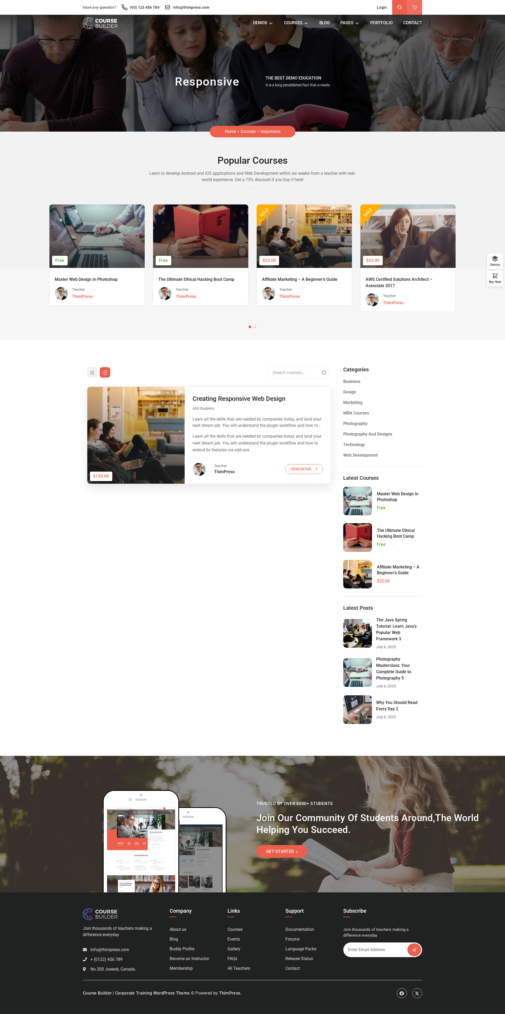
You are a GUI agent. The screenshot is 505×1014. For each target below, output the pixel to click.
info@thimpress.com (191, 7)
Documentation (299, 929)
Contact (412, 22)
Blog (324, 22)
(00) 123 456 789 (144, 7)
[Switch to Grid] (92, 372)
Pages (347, 22)
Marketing (352, 402)
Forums (292, 939)
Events (234, 939)
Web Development (360, 455)
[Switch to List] (105, 372)
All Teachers (239, 968)
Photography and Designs (367, 434)
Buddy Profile (182, 948)
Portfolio (381, 22)
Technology (354, 444)
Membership (181, 968)
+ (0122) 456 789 (106, 959)
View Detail (301, 469)
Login (382, 7)
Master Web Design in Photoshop (86, 279)
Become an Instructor (189, 958)
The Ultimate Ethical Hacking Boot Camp (196, 279)
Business (351, 381)
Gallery (234, 948)
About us (178, 929)
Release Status (299, 958)
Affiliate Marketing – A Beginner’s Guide (299, 279)
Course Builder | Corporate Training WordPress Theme (136, 993)
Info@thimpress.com (109, 949)
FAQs (232, 958)
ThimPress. (230, 993)
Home (230, 131)
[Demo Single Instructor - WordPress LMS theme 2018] (100, 23)
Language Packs (300, 948)
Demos (260, 22)
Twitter (417, 993)
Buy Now (495, 281)
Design (349, 391)
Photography (355, 423)
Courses (293, 22)
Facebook (402, 993)
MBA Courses (356, 413)
